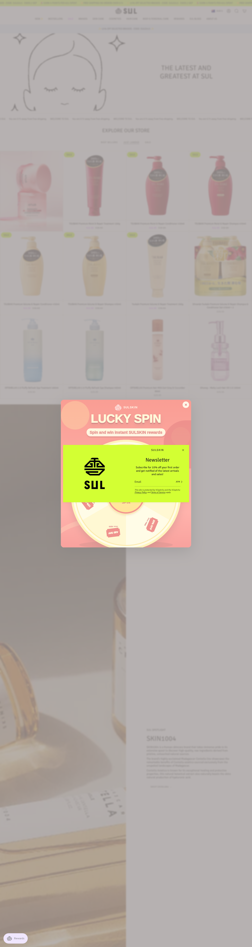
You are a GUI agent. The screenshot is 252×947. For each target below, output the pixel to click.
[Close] (183, 450)
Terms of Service (158, 492)
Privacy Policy (141, 492)
